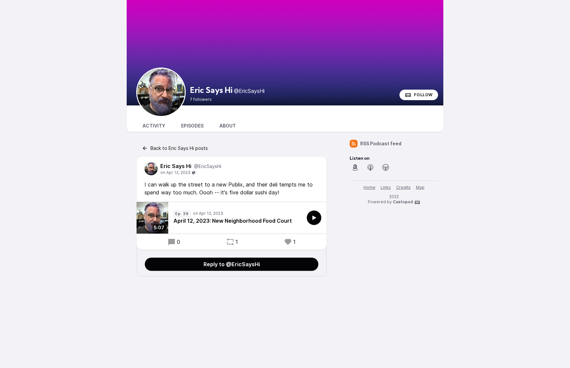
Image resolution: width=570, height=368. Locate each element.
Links (386, 187)
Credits (403, 187)
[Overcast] (385, 167)
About (227, 125)
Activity (153, 125)
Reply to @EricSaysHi (232, 264)
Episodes (192, 125)
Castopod (403, 201)
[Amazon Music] (355, 167)
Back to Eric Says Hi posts (179, 148)
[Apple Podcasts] (370, 167)
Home (369, 187)
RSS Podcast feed (380, 143)
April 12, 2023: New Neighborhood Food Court (233, 220)
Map (420, 187)
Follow (423, 94)
